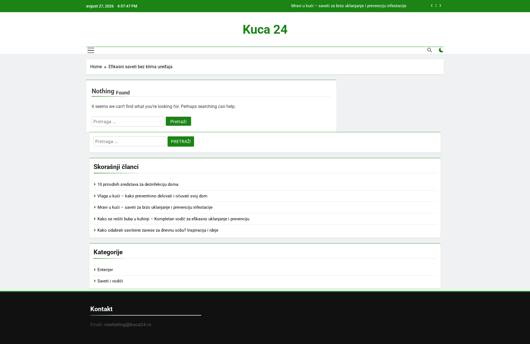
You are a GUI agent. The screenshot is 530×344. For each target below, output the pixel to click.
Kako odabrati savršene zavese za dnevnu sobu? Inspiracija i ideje (157, 230)
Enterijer (105, 269)
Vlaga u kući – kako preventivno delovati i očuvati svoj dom (152, 196)
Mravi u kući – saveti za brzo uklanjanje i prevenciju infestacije (348, 6)
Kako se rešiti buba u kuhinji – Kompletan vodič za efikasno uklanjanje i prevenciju (173, 218)
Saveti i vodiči (110, 281)
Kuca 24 (265, 29)
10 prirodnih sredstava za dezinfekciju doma (137, 184)
